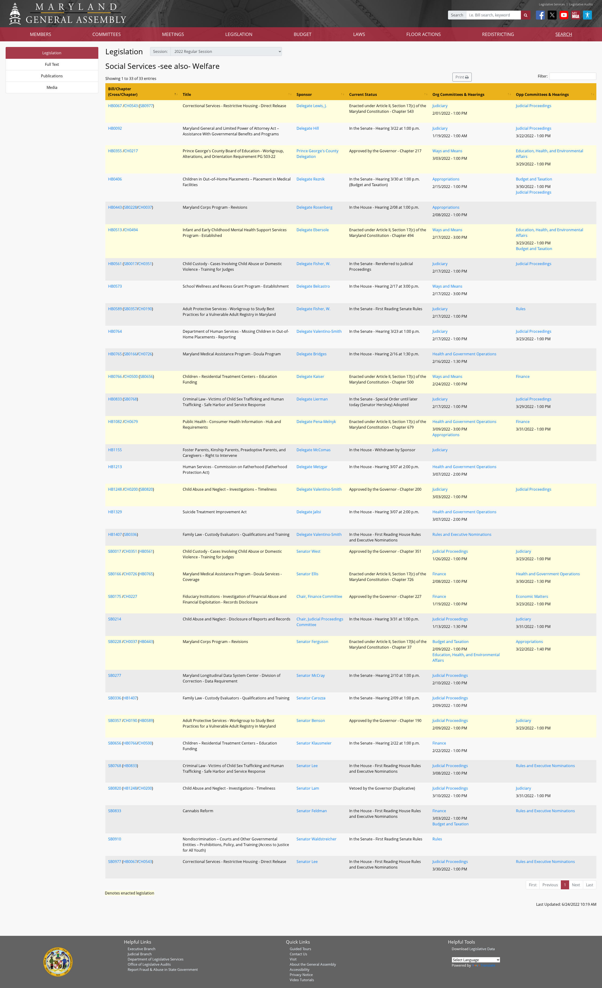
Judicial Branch (140, 954)
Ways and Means (447, 150)
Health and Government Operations (464, 354)
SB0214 (114, 619)
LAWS (359, 34)
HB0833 (115, 399)
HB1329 (115, 511)
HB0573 (115, 286)
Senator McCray (311, 675)
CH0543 (131, 105)
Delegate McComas (314, 449)
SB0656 (146, 376)
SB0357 (130, 308)
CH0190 (145, 308)
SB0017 (130, 263)
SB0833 (114, 810)
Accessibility (299, 969)
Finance (523, 376)
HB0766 (115, 376)
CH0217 (131, 150)
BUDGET (303, 34)
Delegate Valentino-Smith (319, 331)
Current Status (363, 94)
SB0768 (130, 399)
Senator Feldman (312, 810)
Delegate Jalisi (309, 511)
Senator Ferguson (312, 641)
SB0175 (114, 596)
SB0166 (130, 354)
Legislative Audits (581, 4)
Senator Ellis (307, 573)
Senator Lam (308, 788)
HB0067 (115, 105)
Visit (293, 959)
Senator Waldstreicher (317, 839)
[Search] (526, 15)
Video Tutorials (302, 979)
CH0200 (131, 489)
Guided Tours (300, 948)
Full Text (52, 64)
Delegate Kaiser (310, 376)
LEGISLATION (238, 34)
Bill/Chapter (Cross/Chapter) (122, 91)
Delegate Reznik (311, 179)
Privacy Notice (301, 974)
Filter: (543, 76)
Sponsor (304, 94)
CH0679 (131, 421)
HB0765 (115, 354)
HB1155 (115, 449)
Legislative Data (482, 948)
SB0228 (130, 207)
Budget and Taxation (534, 179)
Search (457, 15)
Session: (160, 51)
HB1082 (115, 421)
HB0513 (115, 229)
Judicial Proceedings (533, 105)
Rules (521, 308)
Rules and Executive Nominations (461, 534)
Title (187, 94)
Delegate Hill (308, 128)
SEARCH (563, 34)
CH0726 (145, 354)
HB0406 (115, 179)
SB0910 (114, 839)
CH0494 (131, 229)
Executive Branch (141, 948)
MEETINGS (173, 34)
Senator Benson (311, 720)
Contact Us (298, 954)
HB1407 (115, 534)
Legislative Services (552, 4)
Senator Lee (307, 765)
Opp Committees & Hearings (542, 94)
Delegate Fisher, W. (313, 263)
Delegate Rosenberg (315, 207)
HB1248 (115, 489)
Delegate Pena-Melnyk (316, 421)
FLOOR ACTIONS (423, 34)
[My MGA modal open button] (574, 15)
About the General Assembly (313, 964)
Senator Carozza (311, 698)
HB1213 (115, 466)
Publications (52, 75)
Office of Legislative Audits (149, 964)
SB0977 (146, 105)
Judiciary (440, 105)
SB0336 (130, 534)
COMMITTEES (106, 34)
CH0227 (130, 596)
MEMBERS (40, 34)
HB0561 (115, 263)
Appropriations (445, 179)
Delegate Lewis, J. (312, 105)
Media (52, 87)
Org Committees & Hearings (458, 94)
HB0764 (115, 331)
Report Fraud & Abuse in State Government (163, 969)
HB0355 (115, 150)
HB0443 (115, 207)
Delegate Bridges (312, 354)
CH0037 (145, 207)
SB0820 (146, 489)
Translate (488, 965)
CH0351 (145, 263)
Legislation (51, 52)
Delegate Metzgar (312, 466)
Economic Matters (532, 596)
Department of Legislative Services (155, 959)
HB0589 (115, 308)
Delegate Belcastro (313, 286)
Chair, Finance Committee (319, 596)
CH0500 (131, 376)
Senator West (309, 551)
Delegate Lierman (312, 399)
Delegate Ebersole (313, 229)
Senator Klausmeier (314, 743)
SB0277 (114, 675)
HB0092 (115, 128)
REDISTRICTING (498, 34)
